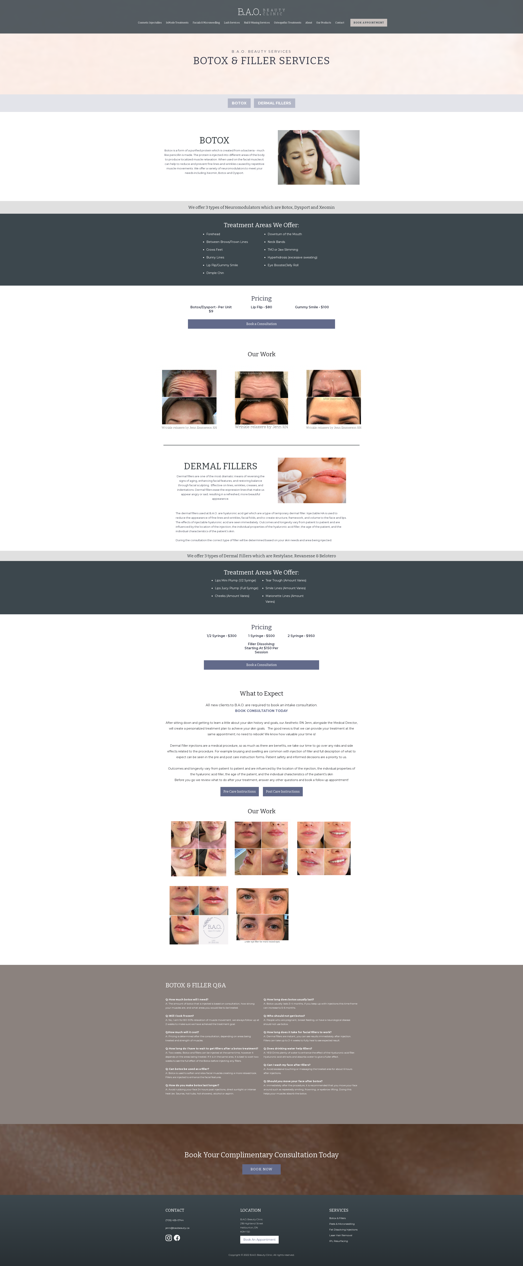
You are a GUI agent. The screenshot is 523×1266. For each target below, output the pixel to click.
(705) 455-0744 (174, 1220)
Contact (339, 22)
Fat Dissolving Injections (343, 1229)
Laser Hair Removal (340, 1235)
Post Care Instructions (283, 791)
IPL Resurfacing (338, 1241)
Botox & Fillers (337, 1218)
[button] (150, 23)
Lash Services (232, 22)
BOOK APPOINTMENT (368, 22)
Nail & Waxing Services (257, 22)
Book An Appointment (259, 1239)
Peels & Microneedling (342, 1223)
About (308, 22)
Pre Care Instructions (240, 791)
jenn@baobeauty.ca (177, 1227)
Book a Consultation (261, 324)
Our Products (323, 22)
